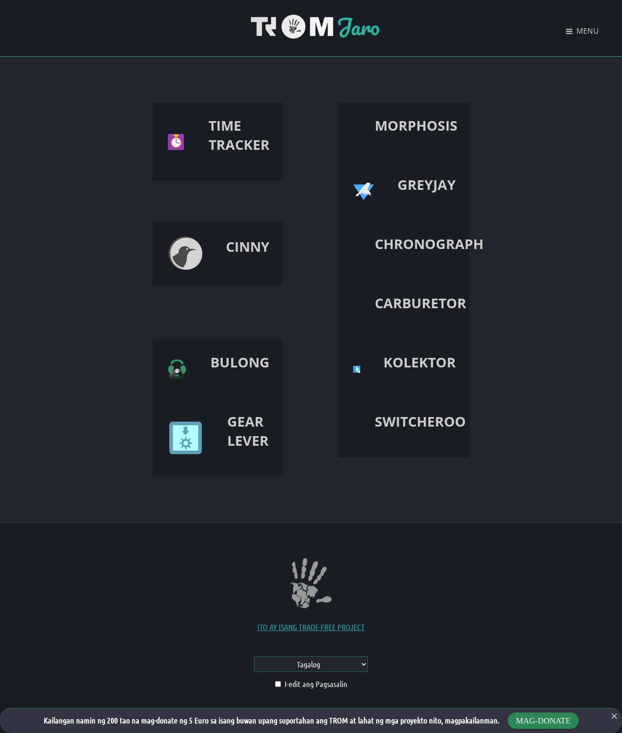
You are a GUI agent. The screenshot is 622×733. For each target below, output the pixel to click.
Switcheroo (420, 421)
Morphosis (416, 125)
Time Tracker (239, 135)
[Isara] (614, 716)
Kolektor (419, 362)
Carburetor (420, 303)
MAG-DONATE (543, 720)
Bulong (240, 362)
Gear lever (248, 431)
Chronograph (429, 243)
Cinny (248, 246)
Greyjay (427, 184)
